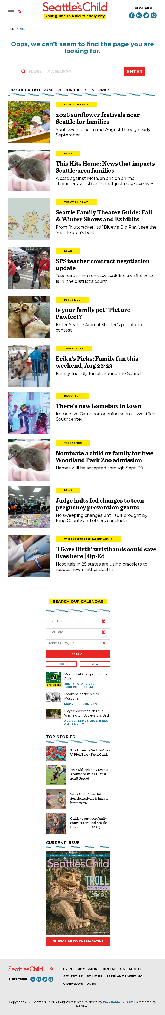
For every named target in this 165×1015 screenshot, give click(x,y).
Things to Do (73, 348)
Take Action (73, 443)
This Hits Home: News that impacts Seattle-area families (105, 166)
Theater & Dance (76, 202)
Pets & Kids (72, 299)
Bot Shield (82, 1006)
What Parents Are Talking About (88, 539)
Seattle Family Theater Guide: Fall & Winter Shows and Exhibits (104, 215)
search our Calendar (78, 601)
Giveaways (73, 984)
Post (61, 664)
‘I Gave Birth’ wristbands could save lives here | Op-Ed (106, 552)
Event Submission (80, 969)
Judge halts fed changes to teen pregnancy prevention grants (100, 503)
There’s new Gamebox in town (98, 405)
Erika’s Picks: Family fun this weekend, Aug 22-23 (97, 362)
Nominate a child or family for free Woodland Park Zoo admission (104, 456)
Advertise (73, 976)
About (135, 969)
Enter (134, 71)
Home (12, 29)
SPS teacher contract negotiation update (103, 264)
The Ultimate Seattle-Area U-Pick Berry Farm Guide (90, 752)
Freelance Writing (124, 976)
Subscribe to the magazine (78, 941)
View (95, 664)
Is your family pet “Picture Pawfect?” (93, 313)
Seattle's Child (43, 1002)
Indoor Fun (72, 395)
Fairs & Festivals (76, 104)
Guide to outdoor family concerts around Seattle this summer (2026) (88, 822)
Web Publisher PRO (118, 1002)
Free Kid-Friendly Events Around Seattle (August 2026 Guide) (89, 774)
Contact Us (113, 969)
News (68, 153)
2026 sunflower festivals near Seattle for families (98, 118)
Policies (94, 976)
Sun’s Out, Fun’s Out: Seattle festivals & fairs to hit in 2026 (89, 798)
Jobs (91, 984)
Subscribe (142, 8)
